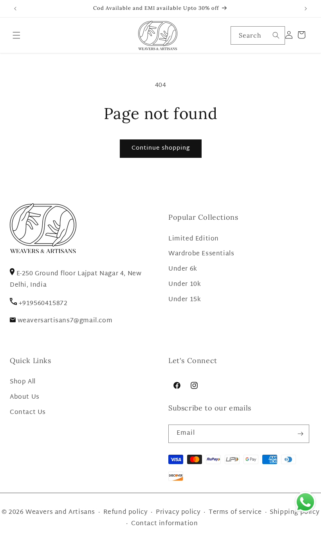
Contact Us (28, 412)
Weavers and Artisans (60, 512)
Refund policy (125, 512)
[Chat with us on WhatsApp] (305, 512)
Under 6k (182, 269)
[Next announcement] (305, 8)
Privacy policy (178, 512)
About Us (25, 397)
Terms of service (235, 512)
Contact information (164, 524)
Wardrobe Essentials (201, 254)
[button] (16, 35)
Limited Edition (193, 239)
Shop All (23, 382)
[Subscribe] (300, 434)
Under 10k (184, 284)
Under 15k (184, 299)
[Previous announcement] (15, 8)
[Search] (276, 35)
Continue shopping (161, 148)
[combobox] (258, 35)
